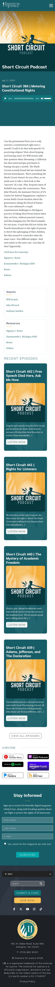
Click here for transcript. (16, 252)
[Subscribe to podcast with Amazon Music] (38, 765)
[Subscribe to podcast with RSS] (38, 775)
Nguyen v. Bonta (12, 257)
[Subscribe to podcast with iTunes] (38, 756)
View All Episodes (25, 735)
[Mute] (42, 98)
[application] (27, 99)
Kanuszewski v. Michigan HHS (19, 263)
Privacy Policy (27, 981)
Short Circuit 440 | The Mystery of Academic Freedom (23, 558)
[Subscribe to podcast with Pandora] (12, 775)
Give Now (27, 900)
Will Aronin (12, 299)
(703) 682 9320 (29, 952)
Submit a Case (28, 892)
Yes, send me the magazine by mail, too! (29, 844)
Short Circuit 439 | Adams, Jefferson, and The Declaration (23, 652)
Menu (10, 874)
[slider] (48, 98)
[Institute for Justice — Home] (11, 5)
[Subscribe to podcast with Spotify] (12, 764)
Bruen (7, 269)
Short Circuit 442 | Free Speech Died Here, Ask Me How (24, 375)
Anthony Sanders (14, 311)
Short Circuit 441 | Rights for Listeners (21, 467)
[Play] (5, 98)
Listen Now (17, 442)
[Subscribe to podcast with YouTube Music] (12, 756)
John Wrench (12, 305)
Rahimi (7, 275)
